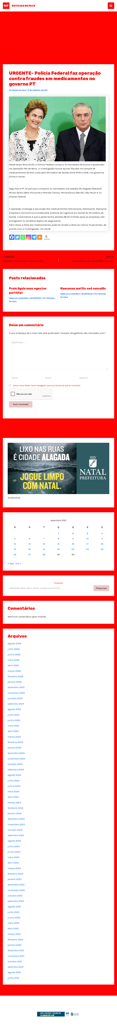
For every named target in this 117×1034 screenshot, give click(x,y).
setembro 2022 (16, 901)
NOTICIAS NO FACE (23, 5)
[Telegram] (34, 237)
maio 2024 (13, 791)
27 (29, 554)
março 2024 (14, 802)
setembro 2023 (16, 835)
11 (102, 538)
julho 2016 (13, 977)
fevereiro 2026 (15, 676)
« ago (11, 563)
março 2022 (14, 934)
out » (18, 563)
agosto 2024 (14, 774)
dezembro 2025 (16, 687)
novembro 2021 (16, 955)
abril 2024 (13, 796)
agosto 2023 (14, 840)
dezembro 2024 (16, 753)
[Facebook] (11, 237)
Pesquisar (58, 583)
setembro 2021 (16, 966)
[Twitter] (17, 237)
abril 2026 (13, 665)
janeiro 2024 (14, 813)
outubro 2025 (15, 698)
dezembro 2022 (16, 884)
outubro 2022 (15, 895)
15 (58, 543)
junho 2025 (14, 720)
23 (73, 549)
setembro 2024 (16, 769)
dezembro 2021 (16, 950)
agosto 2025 (14, 709)
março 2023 (14, 868)
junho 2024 (14, 786)
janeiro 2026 (15, 681)
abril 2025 (13, 731)
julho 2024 (13, 780)
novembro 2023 (16, 824)
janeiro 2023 (15, 879)
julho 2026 (14, 649)
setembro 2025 (16, 703)
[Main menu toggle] (111, 5)
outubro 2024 (15, 764)
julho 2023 (14, 846)
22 (58, 549)
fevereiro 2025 (15, 742)
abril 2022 (13, 928)
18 (102, 543)
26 (15, 554)
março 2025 (14, 736)
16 (73, 543)
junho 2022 (14, 917)
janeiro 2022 (14, 944)
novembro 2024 (16, 758)
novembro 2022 (16, 890)
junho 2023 (14, 851)
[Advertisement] (58, 33)
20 (29, 549)
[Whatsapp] (22, 237)
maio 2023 (13, 857)
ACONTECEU (35, 298)
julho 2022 (13, 912)
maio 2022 (13, 923)
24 (87, 549)
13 (29, 543)
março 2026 (14, 670)
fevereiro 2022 (15, 939)
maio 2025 (13, 725)
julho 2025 (13, 714)
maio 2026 (13, 659)
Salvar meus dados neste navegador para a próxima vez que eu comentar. (47, 385)
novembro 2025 (16, 692)
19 (15, 549)
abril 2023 (13, 862)
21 (44, 549)
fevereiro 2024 (15, 807)
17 (87, 543)
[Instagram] (28, 237)
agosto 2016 (14, 972)
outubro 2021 (15, 961)
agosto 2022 (14, 906)
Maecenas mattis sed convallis (83, 288)
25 (102, 549)
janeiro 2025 (14, 747)
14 (44, 543)
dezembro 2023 (16, 818)
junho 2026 (14, 654)
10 (87, 538)
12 (15, 543)
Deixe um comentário (19, 298)
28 (44, 554)
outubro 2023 (15, 829)
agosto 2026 (14, 643)
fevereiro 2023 (15, 873)
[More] (39, 237)
